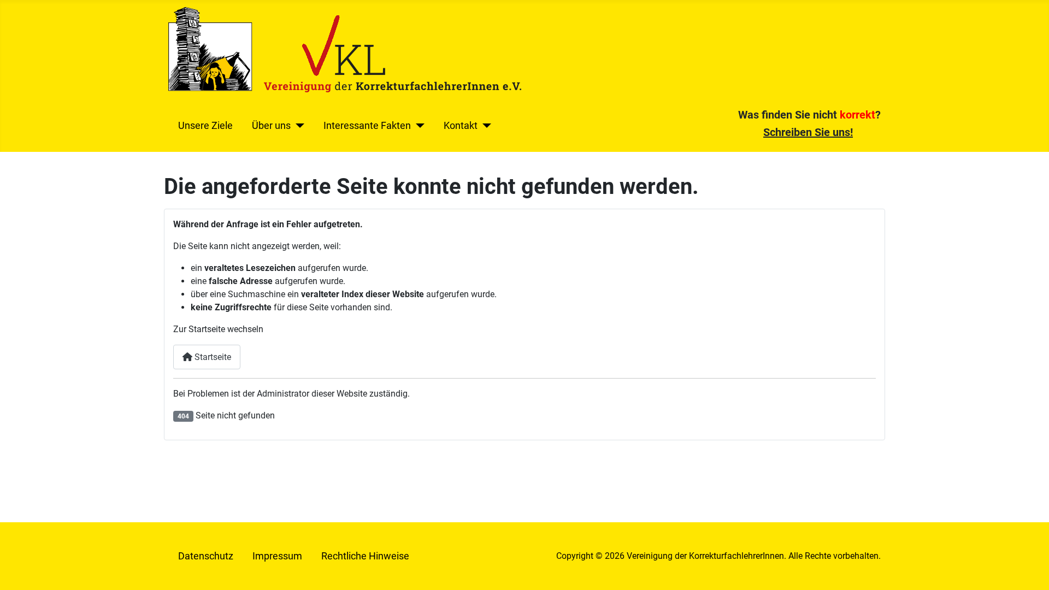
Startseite (211, 357)
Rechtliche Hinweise (365, 556)
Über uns (271, 125)
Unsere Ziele (205, 125)
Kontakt (461, 125)
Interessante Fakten (367, 125)
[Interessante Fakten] (418, 126)
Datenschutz (205, 556)
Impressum (277, 556)
